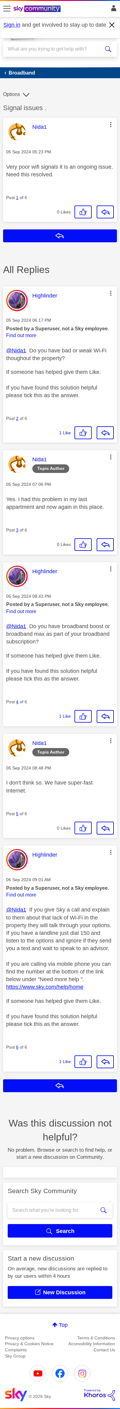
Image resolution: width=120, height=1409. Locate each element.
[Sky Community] (38, 9)
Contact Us (104, 1349)
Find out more (21, 335)
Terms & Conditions (96, 1337)
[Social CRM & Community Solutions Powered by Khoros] (99, 1395)
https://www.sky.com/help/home (44, 987)
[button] (111, 124)
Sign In (112, 9)
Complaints (16, 1349)
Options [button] (11, 94)
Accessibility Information (91, 1343)
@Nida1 (16, 350)
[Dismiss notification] (112, 25)
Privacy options (19, 1337)
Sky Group (15, 1355)
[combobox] (54, 49)
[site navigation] (6, 9)
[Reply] (105, 211)
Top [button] (63, 1325)
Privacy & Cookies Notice (29, 1343)
